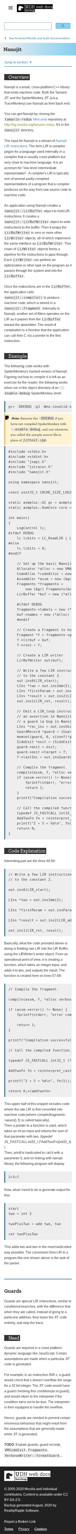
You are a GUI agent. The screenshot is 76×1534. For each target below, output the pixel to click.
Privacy (24, 1529)
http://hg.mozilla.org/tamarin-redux (29, 124)
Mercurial (40, 119)
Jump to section (16, 62)
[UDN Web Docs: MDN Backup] (35, 8)
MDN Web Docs (27, 1476)
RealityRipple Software (21, 1510)
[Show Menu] (10, 8)
